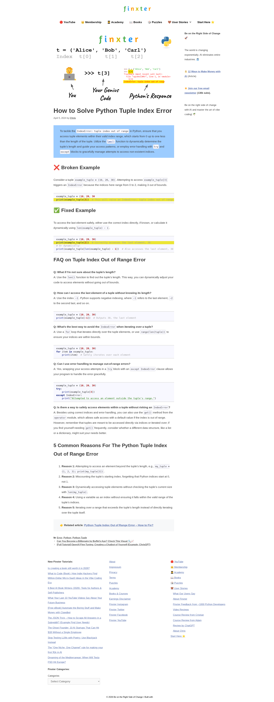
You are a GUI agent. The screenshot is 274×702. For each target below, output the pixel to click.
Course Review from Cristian (188, 615)
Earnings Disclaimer (120, 599)
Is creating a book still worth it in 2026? (69, 568)
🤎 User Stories (178, 22)
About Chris (179, 631)
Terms (112, 577)
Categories (53, 675)
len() (110, 141)
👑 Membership (91, 22)
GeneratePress (160, 697)
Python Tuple (79, 537)
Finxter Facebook (118, 615)
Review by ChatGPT (184, 625)
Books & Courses (118, 593)
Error (59, 537)
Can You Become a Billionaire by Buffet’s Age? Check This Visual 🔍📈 (95, 541)
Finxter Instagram (118, 604)
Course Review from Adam (187, 620)
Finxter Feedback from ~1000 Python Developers (199, 604)
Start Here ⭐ (205, 22)
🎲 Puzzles (155, 22)
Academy (114, 588)
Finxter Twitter (116, 609)
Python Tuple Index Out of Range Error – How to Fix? (118, 525)
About (112, 561)
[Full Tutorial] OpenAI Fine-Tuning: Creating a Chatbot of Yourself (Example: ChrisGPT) (103, 544)
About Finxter (180, 599)
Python (67, 537)
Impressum (115, 567)
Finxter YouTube (117, 620)
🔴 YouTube (67, 22)
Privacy (113, 572)
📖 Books (135, 22)
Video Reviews (181, 609)
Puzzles (113, 583)
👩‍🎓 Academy (115, 22)
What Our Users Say (184, 593)
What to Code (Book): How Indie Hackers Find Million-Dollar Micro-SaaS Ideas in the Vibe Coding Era (75, 578)
